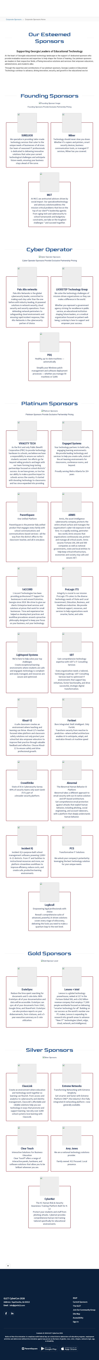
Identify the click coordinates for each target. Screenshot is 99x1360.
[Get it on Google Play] (49, 1348)
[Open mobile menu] (5, 3)
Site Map (76, 1314)
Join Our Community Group (84, 1310)
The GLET (77, 1306)
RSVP (75, 1298)
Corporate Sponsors (13, 19)
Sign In (76, 1321)
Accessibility (78, 1318)
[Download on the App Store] (69, 1348)
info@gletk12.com (17, 1305)
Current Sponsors (80, 1302)
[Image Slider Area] (49, 1263)
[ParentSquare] (29, 1348)
